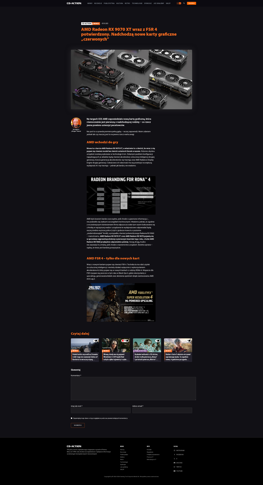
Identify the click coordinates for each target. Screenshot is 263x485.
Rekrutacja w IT (151, 459)
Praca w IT (150, 457)
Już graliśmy (158, 3)
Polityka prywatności (153, 454)
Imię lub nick (76, 406)
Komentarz (76, 375)
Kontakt (149, 449)
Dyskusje (148, 3)
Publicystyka (109, 3)
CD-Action (86, 24)
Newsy (89, 3)
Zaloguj (191, 3)
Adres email (137, 406)
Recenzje (98, 3)
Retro (127, 3)
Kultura (119, 3)
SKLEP (168, 3)
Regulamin (150, 452)
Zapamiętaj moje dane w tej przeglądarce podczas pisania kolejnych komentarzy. (100, 418)
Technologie (137, 3)
